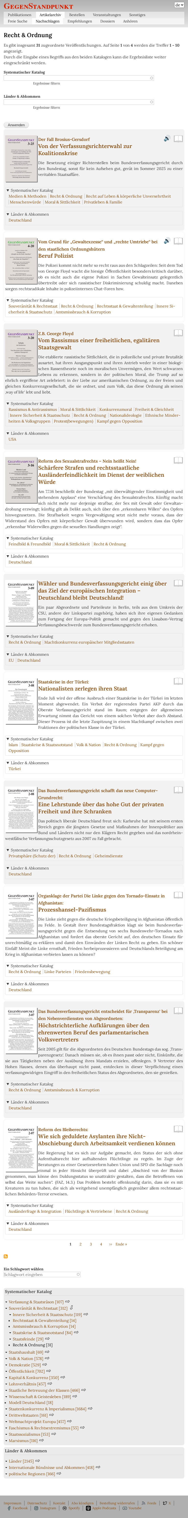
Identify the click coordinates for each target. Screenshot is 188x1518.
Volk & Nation (88, 744)
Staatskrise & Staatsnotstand (47, 744)
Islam (13, 744)
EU (11, 660)
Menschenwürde (25, 202)
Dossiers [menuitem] (107, 21)
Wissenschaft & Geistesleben (40, 1396)
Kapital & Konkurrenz (34, 1377)
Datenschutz (37, 1503)
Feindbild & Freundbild (30, 543)
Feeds (151, 1503)
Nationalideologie (126, 415)
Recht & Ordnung (66, 196)
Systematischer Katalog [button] (32, 190)
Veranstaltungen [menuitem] (107, 14)
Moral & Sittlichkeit (62, 202)
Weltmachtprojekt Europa (37, 1421)
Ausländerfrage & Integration (35, 1211)
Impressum (12, 1503)
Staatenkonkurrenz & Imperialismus (47, 1408)
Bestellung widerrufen (117, 1503)
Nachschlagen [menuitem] (47, 21)
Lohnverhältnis (27, 1383)
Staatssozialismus (29, 1434)
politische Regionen (32, 1473)
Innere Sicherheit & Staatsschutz (40, 415)
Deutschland (20, 220)
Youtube (135, 1508)
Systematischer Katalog (24, 72)
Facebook (20, 1508)
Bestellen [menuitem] (77, 14)
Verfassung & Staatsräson (36, 1301)
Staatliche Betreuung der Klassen (44, 1390)
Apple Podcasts (104, 1508)
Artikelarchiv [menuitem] (50, 14)
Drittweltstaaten (28, 1415)
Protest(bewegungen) (73, 421)
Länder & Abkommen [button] (30, 214)
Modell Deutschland (31, 1402)
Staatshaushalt (26, 1352)
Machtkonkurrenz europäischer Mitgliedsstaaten (89, 642)
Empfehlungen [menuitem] (80, 21)
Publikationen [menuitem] (19, 14)
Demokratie (25, 1364)
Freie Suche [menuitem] (17, 21)
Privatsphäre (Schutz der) (32, 855)
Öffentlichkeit (27, 1371)
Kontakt (59, 1503)
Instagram (48, 1508)
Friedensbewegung (92, 971)
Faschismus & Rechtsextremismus (44, 1427)
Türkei (15, 768)
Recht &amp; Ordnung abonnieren (6, 1256)
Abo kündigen (82, 1503)
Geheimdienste (109, 855)
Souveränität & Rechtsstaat (33, 306)
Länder (21, 1461)
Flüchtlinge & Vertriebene (88, 1211)
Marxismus (23, 1440)
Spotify (74, 1508)
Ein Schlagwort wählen (23, 1269)
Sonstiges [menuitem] (137, 14)
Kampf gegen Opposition (119, 421)
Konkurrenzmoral (115, 409)
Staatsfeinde (28, 1339)
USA (12, 439)
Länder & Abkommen (22, 96)
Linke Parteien (57, 971)
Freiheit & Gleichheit (154, 409)
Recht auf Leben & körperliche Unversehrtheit (128, 196)
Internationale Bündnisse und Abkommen (51, 1467)
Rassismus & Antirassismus (33, 409)
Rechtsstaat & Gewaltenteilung (125, 306)
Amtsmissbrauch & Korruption (83, 311)
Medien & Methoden (28, 196)
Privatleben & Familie (103, 202)
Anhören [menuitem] (130, 21)
